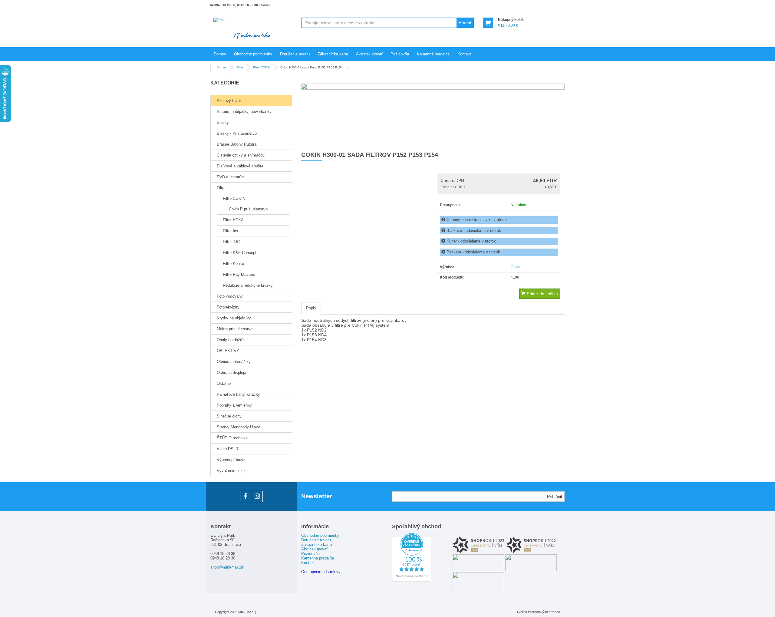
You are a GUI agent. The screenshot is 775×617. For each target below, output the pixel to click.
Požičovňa (400, 54)
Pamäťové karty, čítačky (238, 394)
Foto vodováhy (230, 296)
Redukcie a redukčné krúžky (248, 285)
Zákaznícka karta (333, 54)
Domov (220, 54)
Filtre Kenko (233, 263)
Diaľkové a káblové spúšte (240, 166)
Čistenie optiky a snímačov (241, 155)
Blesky (223, 122)
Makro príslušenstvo (234, 329)
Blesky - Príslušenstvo (237, 133)
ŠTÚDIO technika (232, 438)
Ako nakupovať (369, 54)
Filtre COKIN (234, 198)
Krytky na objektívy (234, 318)
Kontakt (464, 54)
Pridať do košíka (542, 293)
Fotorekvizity (228, 307)
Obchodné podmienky (253, 54)
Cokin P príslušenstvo (248, 209)
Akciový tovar (229, 100)
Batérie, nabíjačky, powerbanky (244, 111)
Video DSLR (227, 449)
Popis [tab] (311, 308)
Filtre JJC (231, 241)
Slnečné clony (229, 416)
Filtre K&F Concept (239, 252)
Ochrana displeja (231, 372)
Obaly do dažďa (231, 340)
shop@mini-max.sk (227, 567)
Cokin (515, 267)
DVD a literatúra (231, 177)
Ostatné (224, 383)
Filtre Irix (230, 231)
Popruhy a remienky (234, 405)
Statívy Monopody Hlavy (238, 427)
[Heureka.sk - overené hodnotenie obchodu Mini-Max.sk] (411, 580)
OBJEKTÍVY (228, 350)
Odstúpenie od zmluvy (321, 571)
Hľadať (465, 22)
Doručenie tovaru (295, 54)
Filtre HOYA (233, 220)
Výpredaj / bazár (231, 459)
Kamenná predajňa (433, 54)
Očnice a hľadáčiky (234, 361)
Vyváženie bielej (231, 470)
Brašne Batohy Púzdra (236, 144)
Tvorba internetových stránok (538, 612)
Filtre (221, 188)
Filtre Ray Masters (239, 274)
